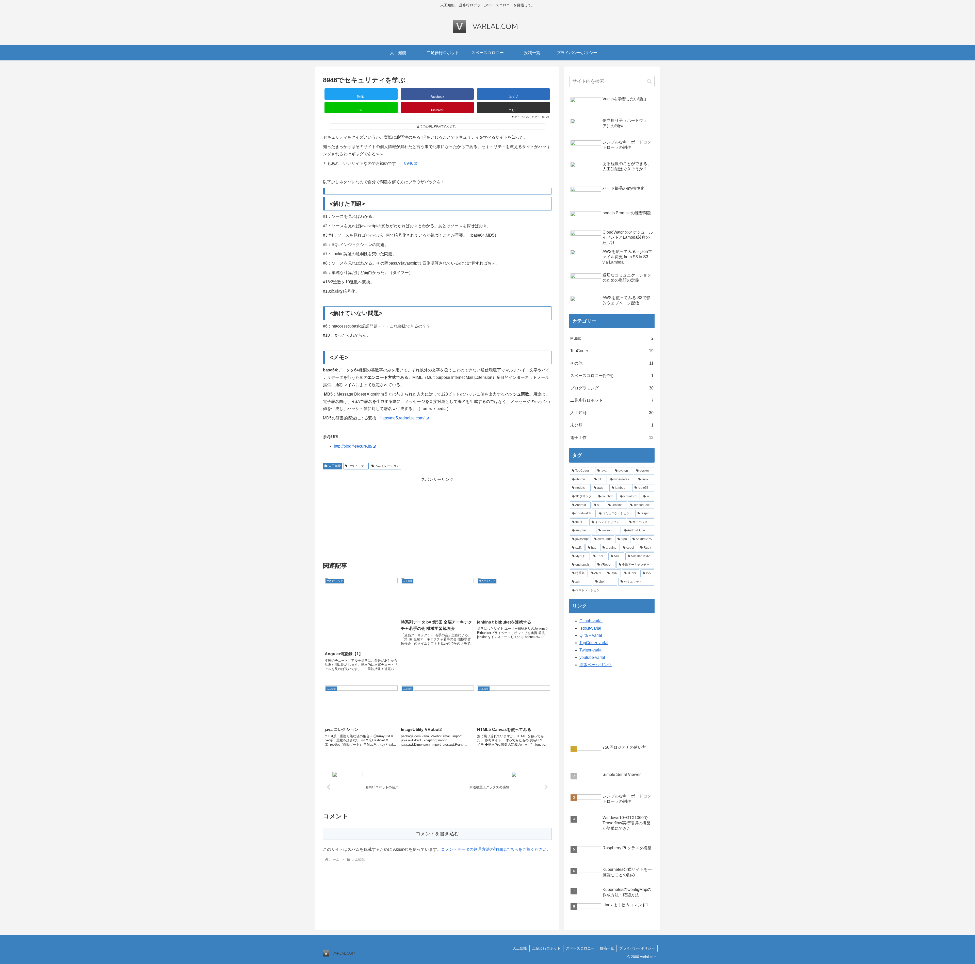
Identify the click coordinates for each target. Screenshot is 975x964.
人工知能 (335, 466)
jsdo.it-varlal (590, 628)
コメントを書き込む (437, 833)
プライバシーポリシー (637, 948)
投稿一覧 (607, 948)
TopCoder (612, 351)
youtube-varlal (592, 657)
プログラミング (612, 388)
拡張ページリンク (595, 665)
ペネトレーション (387, 466)
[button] (513, 107)
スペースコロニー (580, 948)
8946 (408, 163)
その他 (612, 363)
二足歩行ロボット (612, 400)
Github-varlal (591, 621)
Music (612, 338)
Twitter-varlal (591, 650)
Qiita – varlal (590, 635)
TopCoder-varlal (593, 643)
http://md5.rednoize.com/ (402, 418)
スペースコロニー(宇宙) (612, 375)
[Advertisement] (437, 518)
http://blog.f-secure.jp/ (353, 446)
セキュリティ (358, 466)
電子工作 (612, 437)
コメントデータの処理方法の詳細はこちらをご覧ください (494, 849)
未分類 (612, 425)
